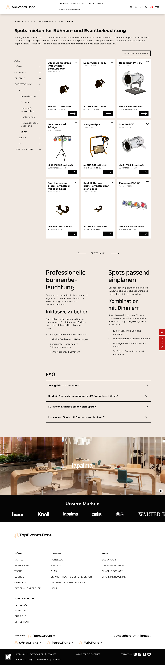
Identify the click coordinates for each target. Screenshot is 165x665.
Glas (54, 571)
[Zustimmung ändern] (8, 657)
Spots (24, 131)
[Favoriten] (141, 7)
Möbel (18, 66)
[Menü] (157, 7)
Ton (19, 143)
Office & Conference (27, 588)
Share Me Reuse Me (114, 577)
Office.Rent (21, 622)
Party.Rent (21, 610)
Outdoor (20, 582)
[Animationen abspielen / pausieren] (161, 491)
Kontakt (101, 4)
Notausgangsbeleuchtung (30, 124)
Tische (18, 571)
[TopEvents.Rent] (20, 7)
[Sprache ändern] (151, 7)
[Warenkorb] (136, 7)
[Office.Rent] (27, 642)
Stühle (18, 560)
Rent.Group (21, 605)
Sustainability (111, 560)
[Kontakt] (162, 332)
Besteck (56, 565)
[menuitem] (81, 253)
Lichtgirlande (28, 117)
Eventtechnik (46, 22)
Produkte (63, 4)
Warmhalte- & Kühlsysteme (68, 582)
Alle (17, 61)
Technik (22, 137)
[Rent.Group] (41, 636)
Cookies (52, 654)
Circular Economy (114, 565)
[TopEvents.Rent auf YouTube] (149, 654)
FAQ (30, 660)
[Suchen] (103, 9)
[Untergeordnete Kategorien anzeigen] (39, 66)
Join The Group (24, 598)
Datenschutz (36, 654)
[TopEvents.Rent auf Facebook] (144, 654)
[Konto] (131, 7)
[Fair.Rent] (90, 642)
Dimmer (25, 102)
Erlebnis (19, 78)
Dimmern (74, 352)
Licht (60, 22)
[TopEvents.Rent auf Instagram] (139, 654)
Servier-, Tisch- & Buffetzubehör (71, 577)
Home (17, 22)
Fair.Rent (20, 616)
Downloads (42, 660)
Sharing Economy (113, 571)
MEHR (54, 588)
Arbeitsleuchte (28, 96)
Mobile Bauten (23, 149)
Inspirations (77, 4)
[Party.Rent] (60, 642)
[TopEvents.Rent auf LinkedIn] (135, 654)
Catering (20, 72)
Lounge (19, 577)
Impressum (20, 654)
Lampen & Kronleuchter (28, 110)
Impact (90, 4)
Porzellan (57, 560)
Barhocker (21, 565)
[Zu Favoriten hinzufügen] (76, 62)
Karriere (19, 660)
